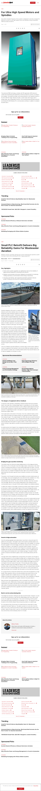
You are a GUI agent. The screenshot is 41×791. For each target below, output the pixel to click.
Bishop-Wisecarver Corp (7, 181)
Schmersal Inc (24, 181)
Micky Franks (4, 258)
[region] (20, 787)
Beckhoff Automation (6, 179)
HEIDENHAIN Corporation (7, 186)
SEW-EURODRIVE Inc (25, 183)
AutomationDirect (16, 258)
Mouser (22, 179)
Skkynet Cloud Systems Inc (27, 184)
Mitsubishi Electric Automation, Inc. (28, 177)
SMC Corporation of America (27, 186)
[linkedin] (18, 28)
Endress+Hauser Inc (6, 184)
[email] (24, 28)
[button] (2, 3)
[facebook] (16, 28)
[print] (39, 28)
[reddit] (22, 28)
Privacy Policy (35, 785)
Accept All (20, 788)
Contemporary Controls (6, 183)
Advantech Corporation (6, 176)
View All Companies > (20, 191)
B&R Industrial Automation (7, 177)
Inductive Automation (25, 176)
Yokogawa (23, 188)
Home (2, 8)
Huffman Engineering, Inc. (7, 188)
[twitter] (20, 28)
